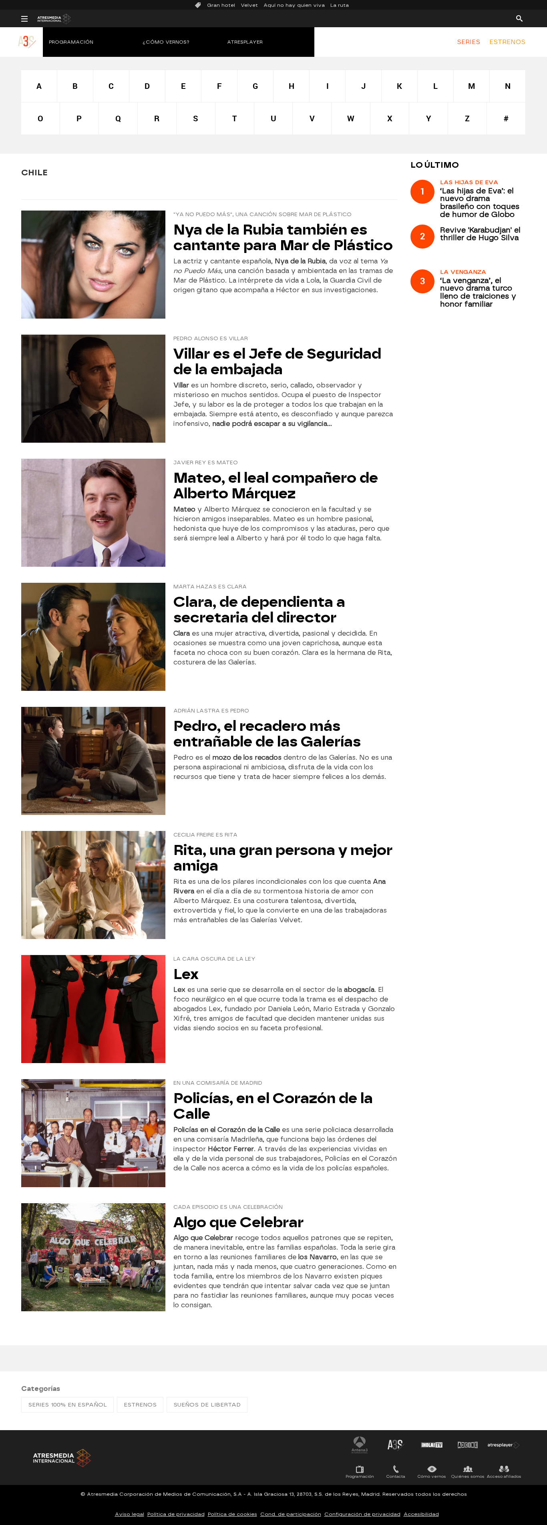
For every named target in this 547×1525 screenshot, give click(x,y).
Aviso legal (129, 1514)
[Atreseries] (27, 50)
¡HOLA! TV (432, 1445)
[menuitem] (468, 42)
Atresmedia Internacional (61, 1458)
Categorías (40, 1389)
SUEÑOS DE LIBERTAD (207, 1404)
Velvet (249, 5)
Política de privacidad (176, 1514)
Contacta (395, 1476)
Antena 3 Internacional (360, 1445)
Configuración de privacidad (362, 1514)
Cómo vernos (432, 1476)
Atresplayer (245, 42)
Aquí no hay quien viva (294, 5)
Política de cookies (232, 1514)
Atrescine (468, 1445)
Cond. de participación (290, 1514)
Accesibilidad (421, 1514)
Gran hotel (221, 5)
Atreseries (396, 1445)
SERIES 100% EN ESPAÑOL (67, 1404)
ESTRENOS (507, 42)
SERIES (468, 42)
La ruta (339, 5)
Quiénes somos (468, 1476)
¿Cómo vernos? (166, 42)
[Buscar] (519, 18)
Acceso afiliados (504, 1476)
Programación (71, 42)
